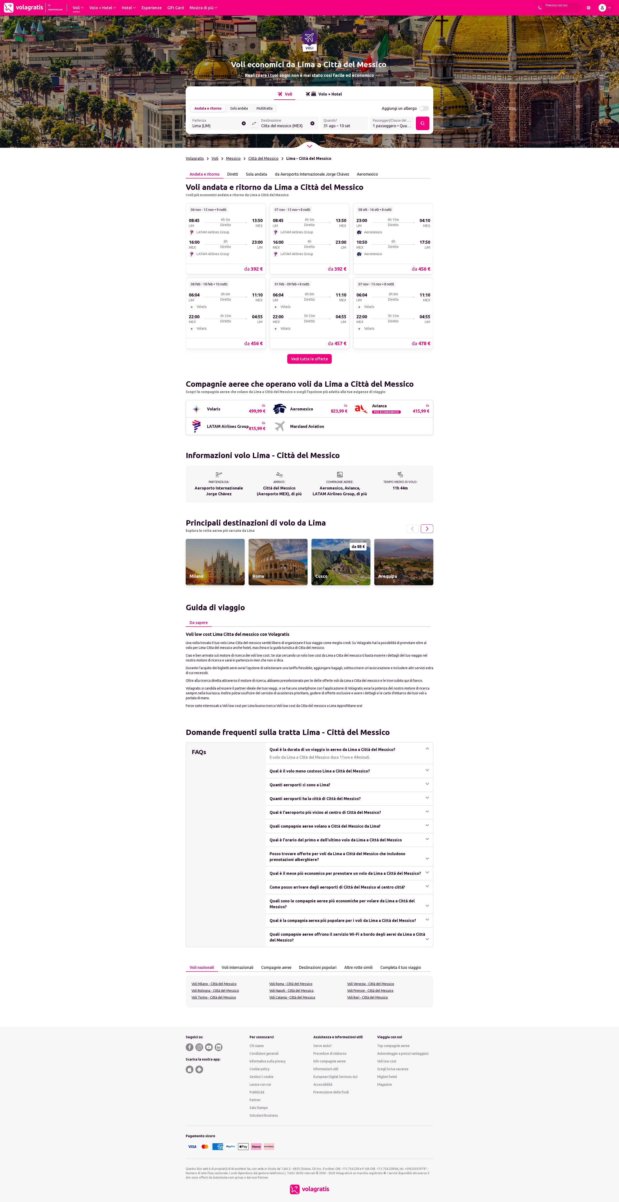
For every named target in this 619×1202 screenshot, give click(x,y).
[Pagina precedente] (412, 528)
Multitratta (265, 108)
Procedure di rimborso (329, 1053)
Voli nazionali (202, 967)
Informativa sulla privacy (268, 1061)
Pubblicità (257, 1092)
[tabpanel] (309, 271)
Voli (215, 158)
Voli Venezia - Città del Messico (370, 984)
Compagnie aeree (276, 967)
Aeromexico (367, 174)
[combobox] (220, 124)
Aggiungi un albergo (399, 108)
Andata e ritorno (207, 108)
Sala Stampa (259, 1108)
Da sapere (199, 622)
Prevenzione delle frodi (331, 1092)
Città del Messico (263, 158)
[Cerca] (422, 123)
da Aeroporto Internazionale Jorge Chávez (312, 174)
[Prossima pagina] (427, 528)
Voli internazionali (237, 967)
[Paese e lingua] (588, 8)
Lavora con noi (260, 1084)
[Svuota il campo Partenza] (243, 123)
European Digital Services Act (335, 1077)
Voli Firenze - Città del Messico (370, 991)
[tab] (284, 94)
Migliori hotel (387, 1077)
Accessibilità (322, 1084)
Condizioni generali (264, 1053)
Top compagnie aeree (393, 1046)
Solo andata (239, 108)
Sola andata (256, 174)
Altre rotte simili (358, 967)
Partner (255, 1100)
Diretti (232, 174)
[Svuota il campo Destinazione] (312, 123)
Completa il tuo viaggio (400, 967)
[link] (226, 238)
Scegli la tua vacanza (392, 1069)
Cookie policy (260, 1069)
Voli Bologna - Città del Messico (215, 991)
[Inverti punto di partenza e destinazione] (254, 123)
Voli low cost (386, 1061)
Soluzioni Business (264, 1115)
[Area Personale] (605, 8)
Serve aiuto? (322, 1046)
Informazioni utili (325, 1069)
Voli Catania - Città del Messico (292, 997)
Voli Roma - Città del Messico (290, 984)
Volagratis (195, 158)
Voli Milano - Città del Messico (214, 984)
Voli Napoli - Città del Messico (291, 991)
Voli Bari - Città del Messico (367, 997)
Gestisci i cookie (261, 1077)
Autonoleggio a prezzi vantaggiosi (402, 1053)
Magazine (384, 1084)
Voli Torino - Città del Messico (214, 997)
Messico (233, 158)
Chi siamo (257, 1046)
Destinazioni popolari (318, 967)
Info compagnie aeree (329, 1061)
